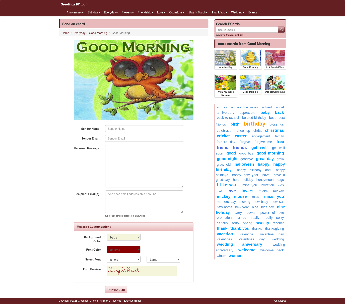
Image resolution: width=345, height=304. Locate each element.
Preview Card (116, 290)
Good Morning (98, 33)
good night (227, 158)
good (231, 153)
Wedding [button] (236, 12)
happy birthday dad (254, 170)
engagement (261, 136)
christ (257, 131)
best (272, 118)
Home (65, 33)
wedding (278, 239)
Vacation (225, 234)
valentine (246, 234)
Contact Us (280, 300)
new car (278, 202)
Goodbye (246, 159)
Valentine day (272, 234)
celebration (225, 131)
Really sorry (274, 218)
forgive (245, 142)
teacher (278, 223)
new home (224, 207)
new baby (261, 202)
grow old (224, 164)
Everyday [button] (110, 12)
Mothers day (226, 202)
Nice (255, 207)
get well (259, 147)
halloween (244, 164)
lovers (247, 191)
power (251, 213)
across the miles (244, 107)
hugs (280, 180)
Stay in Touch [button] (197, 12)
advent (267, 107)
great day (265, 158)
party (238, 213)
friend (223, 147)
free (280, 141)
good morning (270, 153)
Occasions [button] (175, 12)
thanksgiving (274, 229)
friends (229, 34)
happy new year (245, 175)
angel (280, 107)
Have (266, 175)
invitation (267, 185)
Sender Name (90, 129)
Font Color (93, 250)
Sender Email (90, 138)
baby (265, 112)
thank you (239, 228)
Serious (222, 223)
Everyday (79, 33)
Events (252, 12)
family (279, 136)
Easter (241, 136)
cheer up (243, 131)
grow (280, 159)
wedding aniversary (239, 244)
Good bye (246, 153)
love (222, 34)
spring (247, 223)
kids (281, 185)
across (222, 107)
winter (221, 256)
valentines (224, 239)
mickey (278, 191)
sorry (235, 223)
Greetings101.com (74, 4)
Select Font (93, 259)
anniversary (225, 113)
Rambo (241, 218)
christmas (274, 130)
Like (219, 191)
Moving (244, 202)
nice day (267, 207)
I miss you (248, 185)
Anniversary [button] (74, 12)
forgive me (263, 142)
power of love (272, 213)
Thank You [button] (218, 12)
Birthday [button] (93, 12)
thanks (257, 229)
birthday (239, 34)
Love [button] (160, 12)
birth (234, 124)
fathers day (226, 142)
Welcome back (272, 250)
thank (222, 228)
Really (255, 218)
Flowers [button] (127, 12)
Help (236, 180)
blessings (277, 124)
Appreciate (247, 113)
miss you (274, 196)
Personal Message (86, 148)
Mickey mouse (232, 196)
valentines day (252, 239)
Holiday (248, 180)
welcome (246, 250)
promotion (224, 218)
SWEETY (262, 223)
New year (242, 207)
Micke (263, 191)
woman (235, 255)
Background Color (92, 239)
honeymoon (265, 180)
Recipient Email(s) (86, 194)
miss (255, 197)
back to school (228, 118)
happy (263, 164)
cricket (223, 136)
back (279, 112)
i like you (226, 185)
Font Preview (92, 269)
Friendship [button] (144, 12)
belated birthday (254, 118)
